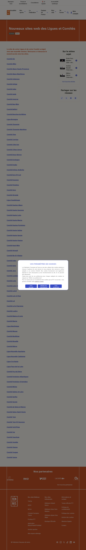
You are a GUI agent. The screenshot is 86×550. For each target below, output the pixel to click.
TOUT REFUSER (31, 286)
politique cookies (39, 281)
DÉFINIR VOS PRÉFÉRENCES (43, 286)
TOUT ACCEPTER (56, 286)
